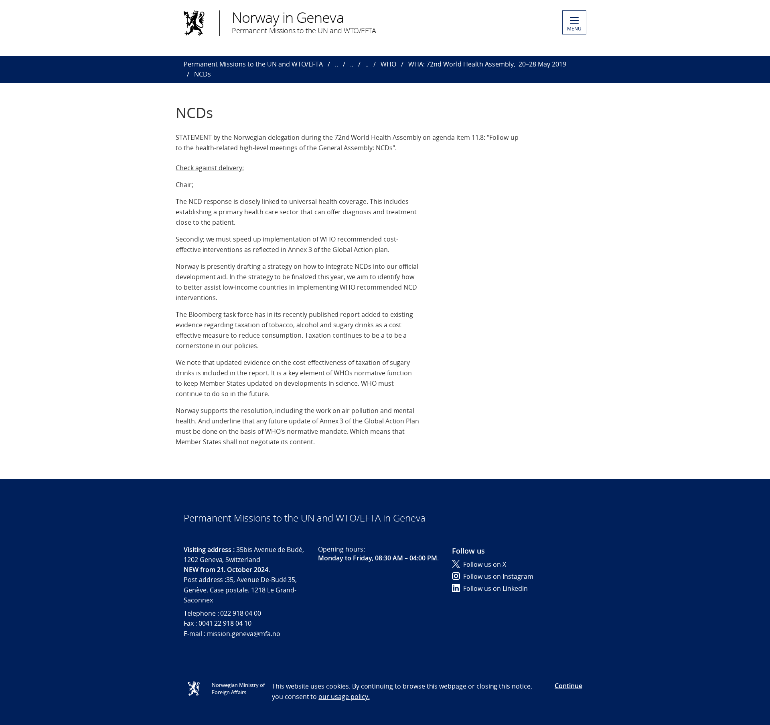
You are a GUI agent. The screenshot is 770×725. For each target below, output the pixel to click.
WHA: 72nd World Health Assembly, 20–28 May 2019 (487, 64)
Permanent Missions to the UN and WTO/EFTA (253, 64)
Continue (568, 685)
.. (336, 64)
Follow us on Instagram (498, 576)
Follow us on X (484, 564)
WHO (388, 64)
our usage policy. (343, 696)
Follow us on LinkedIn (495, 588)
